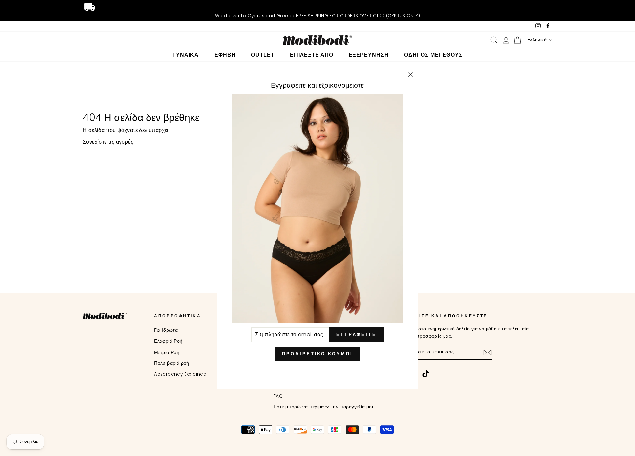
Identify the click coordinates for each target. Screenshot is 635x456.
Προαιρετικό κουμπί (317, 354)
